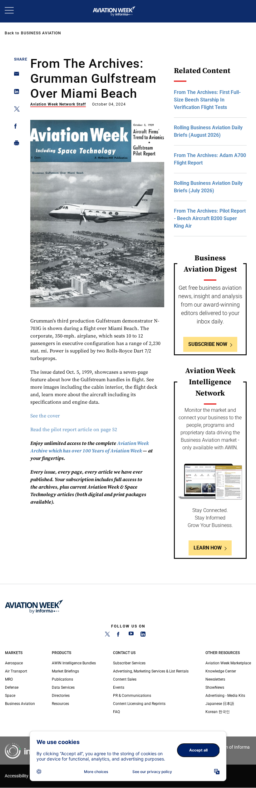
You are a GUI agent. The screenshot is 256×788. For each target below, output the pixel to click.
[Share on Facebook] (15, 127)
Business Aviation (41, 33)
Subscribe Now (207, 344)
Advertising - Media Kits (225, 695)
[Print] (15, 144)
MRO (9, 679)
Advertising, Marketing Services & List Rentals (151, 671)
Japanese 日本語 (219, 704)
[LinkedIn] (142, 635)
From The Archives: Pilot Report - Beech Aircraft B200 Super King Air (210, 218)
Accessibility (16, 776)
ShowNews (214, 687)
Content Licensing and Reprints (139, 704)
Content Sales (124, 679)
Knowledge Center (220, 671)
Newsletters (215, 679)
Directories (61, 695)
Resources (60, 704)
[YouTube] (131, 635)
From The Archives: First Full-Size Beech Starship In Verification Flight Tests (207, 99)
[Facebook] (119, 635)
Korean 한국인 (217, 712)
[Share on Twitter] (15, 110)
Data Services (63, 687)
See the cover (45, 416)
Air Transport (16, 671)
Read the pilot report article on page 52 (73, 429)
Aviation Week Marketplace (228, 663)
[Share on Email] (15, 76)
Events (118, 687)
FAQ (116, 712)
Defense (11, 687)
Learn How (208, 548)
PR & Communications (132, 695)
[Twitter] (107, 635)
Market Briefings (65, 671)
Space (10, 695)
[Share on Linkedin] (15, 93)
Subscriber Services (129, 663)
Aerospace (14, 663)
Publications (62, 679)
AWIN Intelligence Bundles (74, 663)
